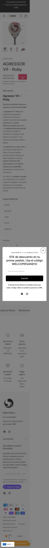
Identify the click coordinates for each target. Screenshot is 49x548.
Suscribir (24, 278)
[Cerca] (43, 250)
